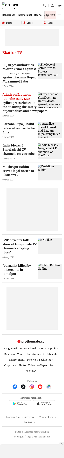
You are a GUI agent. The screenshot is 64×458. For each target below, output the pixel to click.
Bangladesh (8, 15)
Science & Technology (40, 359)
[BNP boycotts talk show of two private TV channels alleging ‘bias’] (50, 246)
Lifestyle (52, 354)
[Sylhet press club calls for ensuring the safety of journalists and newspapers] (50, 100)
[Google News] (49, 387)
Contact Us (29, 422)
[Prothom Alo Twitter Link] (24, 387)
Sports (37, 15)
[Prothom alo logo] (32, 342)
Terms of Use (46, 417)
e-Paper (42, 365)
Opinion (53, 348)
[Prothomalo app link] (20, 404)
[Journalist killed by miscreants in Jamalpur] (50, 271)
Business (9, 354)
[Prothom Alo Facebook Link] (16, 387)
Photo (22, 365)
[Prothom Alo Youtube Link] (41, 387)
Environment (17, 359)
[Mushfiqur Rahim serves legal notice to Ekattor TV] (50, 173)
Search (53, 365)
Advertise (29, 417)
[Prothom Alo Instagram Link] (33, 387)
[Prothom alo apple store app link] (44, 404)
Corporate (10, 365)
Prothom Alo (13, 417)
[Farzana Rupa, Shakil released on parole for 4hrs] (50, 130)
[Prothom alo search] (44, 5)
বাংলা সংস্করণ (31, 371)
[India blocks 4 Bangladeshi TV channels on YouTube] (50, 151)
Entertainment (35, 354)
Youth (20, 354)
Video (31, 365)
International (25, 15)
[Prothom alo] (11, 5)
